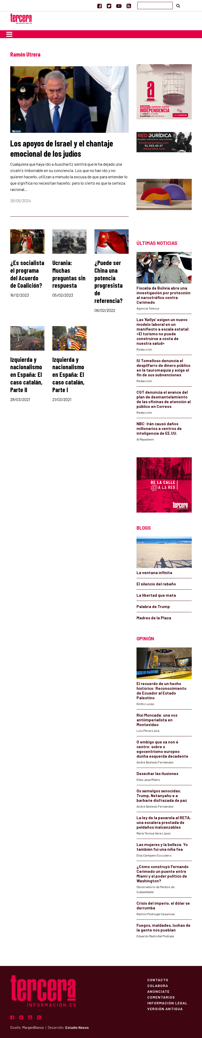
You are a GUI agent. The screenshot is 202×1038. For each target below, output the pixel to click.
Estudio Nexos (77, 1027)
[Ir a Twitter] (109, 6)
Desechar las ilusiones (157, 773)
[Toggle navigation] (9, 34)
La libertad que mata (156, 595)
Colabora (157, 985)
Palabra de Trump (153, 606)
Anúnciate (158, 991)
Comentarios (161, 997)
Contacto (157, 980)
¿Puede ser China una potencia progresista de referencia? (108, 281)
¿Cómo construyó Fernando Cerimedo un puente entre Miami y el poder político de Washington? (163, 873)
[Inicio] (21, 18)
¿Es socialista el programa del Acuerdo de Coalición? (27, 274)
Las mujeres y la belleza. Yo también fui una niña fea (162, 847)
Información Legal (167, 1003)
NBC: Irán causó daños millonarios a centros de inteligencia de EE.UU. (159, 428)
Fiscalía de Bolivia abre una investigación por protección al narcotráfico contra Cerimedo (163, 295)
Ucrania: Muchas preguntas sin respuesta (68, 274)
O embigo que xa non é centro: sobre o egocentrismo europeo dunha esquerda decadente (162, 749)
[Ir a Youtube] (119, 6)
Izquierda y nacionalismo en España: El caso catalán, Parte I (68, 374)
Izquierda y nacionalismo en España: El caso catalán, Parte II (26, 374)
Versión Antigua (165, 1008)
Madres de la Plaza (154, 617)
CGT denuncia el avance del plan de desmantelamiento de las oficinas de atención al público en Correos (164, 399)
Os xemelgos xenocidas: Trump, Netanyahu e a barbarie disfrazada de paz (162, 795)
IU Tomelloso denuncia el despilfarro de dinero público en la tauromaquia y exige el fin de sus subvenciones (163, 367)
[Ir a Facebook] (99, 6)
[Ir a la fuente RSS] (129, 6)
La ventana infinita (154, 572)
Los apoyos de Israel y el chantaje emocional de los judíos (61, 148)
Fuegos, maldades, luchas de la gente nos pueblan (163, 927)
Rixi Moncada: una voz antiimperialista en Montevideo (157, 720)
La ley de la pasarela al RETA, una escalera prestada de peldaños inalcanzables (164, 822)
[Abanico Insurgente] (164, 200)
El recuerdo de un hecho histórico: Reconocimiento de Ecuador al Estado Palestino (161, 690)
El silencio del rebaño (156, 583)
